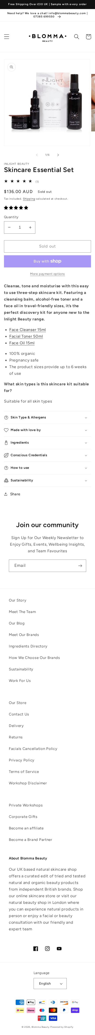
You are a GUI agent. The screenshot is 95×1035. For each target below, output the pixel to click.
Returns (16, 737)
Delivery (16, 725)
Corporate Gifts (23, 816)
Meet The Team (22, 611)
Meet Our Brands (24, 634)
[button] (7, 37)
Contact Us (19, 714)
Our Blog (17, 623)
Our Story (17, 600)
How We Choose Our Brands (34, 657)
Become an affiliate (26, 828)
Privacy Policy (21, 760)
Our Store (17, 702)
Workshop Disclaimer (28, 783)
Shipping (29, 198)
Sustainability (21, 669)
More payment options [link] (47, 274)
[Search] (77, 37)
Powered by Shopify (61, 1027)
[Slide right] (58, 155)
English (45, 983)
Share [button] (15, 494)
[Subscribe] (80, 566)
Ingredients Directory (28, 646)
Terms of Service (24, 771)
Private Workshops (26, 805)
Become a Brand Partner (30, 839)
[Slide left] (37, 155)
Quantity (11, 217)
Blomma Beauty (40, 1027)
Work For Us (20, 680)
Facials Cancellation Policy (33, 748)
